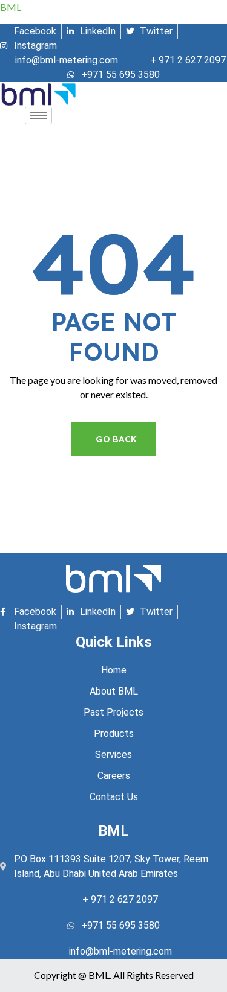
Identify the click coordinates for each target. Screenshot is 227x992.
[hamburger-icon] (38, 115)
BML (10, 7)
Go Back (116, 439)
